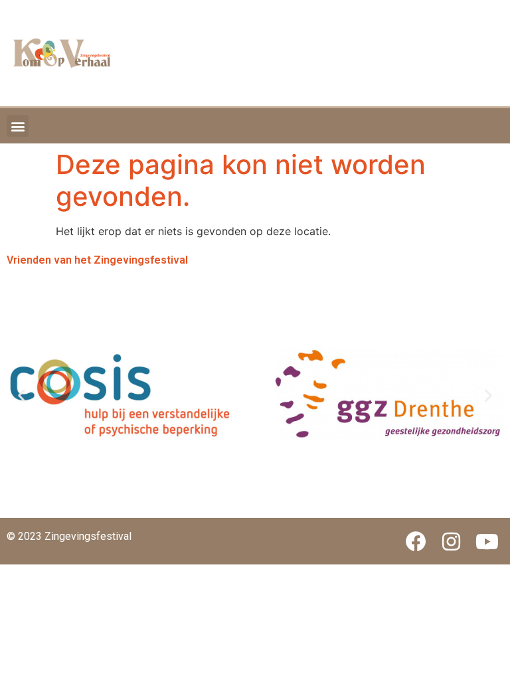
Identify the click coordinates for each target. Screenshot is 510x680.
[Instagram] (451, 541)
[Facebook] (415, 541)
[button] (18, 126)
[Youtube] (486, 541)
